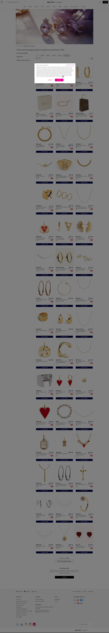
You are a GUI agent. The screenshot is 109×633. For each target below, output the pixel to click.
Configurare (50, 79)
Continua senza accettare (70, 64)
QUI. (63, 76)
